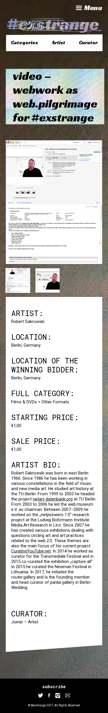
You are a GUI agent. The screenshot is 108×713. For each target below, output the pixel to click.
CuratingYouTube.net (31, 551)
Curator (88, 42)
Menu (93, 7)
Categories (24, 42)
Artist (58, 42)
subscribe (54, 686)
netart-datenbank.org (53, 499)
